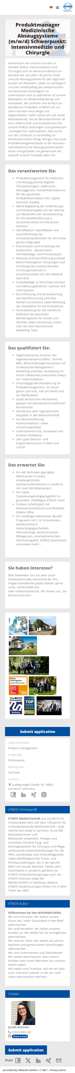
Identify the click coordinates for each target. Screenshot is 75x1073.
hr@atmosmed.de (27, 591)
